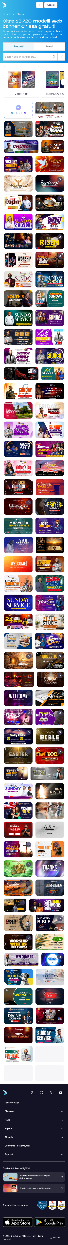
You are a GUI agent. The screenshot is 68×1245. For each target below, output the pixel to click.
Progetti (19, 46)
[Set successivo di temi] (64, 82)
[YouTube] (60, 1092)
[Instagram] (41, 1092)
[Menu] (63, 5)
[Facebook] (31, 1092)
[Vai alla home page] (3, 5)
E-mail (49, 46)
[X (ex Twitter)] (51, 1092)
